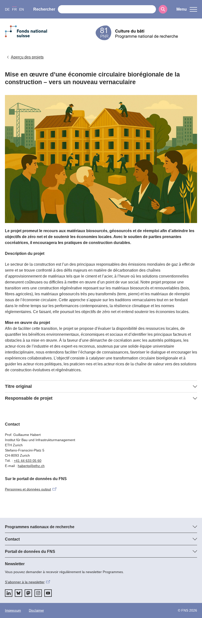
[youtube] (48, 593)
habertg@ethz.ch (31, 466)
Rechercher (44, 9)
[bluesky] (18, 593)
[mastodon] (28, 593)
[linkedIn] (8, 593)
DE (7, 9)
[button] (186, 9)
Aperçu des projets (27, 57)
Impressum (13, 610)
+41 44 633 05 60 (27, 461)
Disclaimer (36, 610)
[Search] (163, 9)
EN (21, 9)
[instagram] (38, 593)
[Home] (146, 32)
